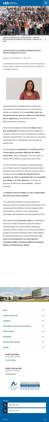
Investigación (8, 331)
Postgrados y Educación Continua (17, 326)
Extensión (7, 337)
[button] (46, 3)
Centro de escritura (11, 342)
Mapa (14, 360)
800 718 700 (13, 411)
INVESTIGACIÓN (16, 58)
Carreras (6, 321)
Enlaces (5, 419)
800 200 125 (13, 405)
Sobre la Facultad (10, 315)
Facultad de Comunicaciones (18, 12)
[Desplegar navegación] (24, 39)
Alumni (6, 347)
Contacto (8, 360)
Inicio (5, 310)
